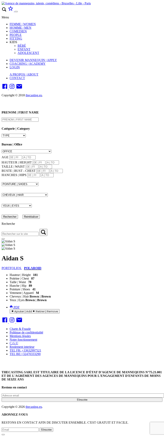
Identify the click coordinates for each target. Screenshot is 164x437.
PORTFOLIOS (12, 268)
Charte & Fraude (20, 328)
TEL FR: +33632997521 (25, 350)
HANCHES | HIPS (14, 175)
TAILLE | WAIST (13, 166)
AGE (5, 157)
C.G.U (14, 343)
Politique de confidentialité (26, 332)
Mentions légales (20, 336)
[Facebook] (5, 88)
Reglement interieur (22, 346)
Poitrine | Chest (19, 278)
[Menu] (16, 11)
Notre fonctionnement (23, 339)
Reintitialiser (31, 216)
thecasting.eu (34, 95)
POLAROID (32, 268)
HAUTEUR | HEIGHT (17, 162)
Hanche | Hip (18, 285)
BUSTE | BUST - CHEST (19, 170)
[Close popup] (3, 434)
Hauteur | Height (20, 275)
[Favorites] (11, 10)
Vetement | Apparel (22, 293)
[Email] (19, 88)
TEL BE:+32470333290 (25, 354)
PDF (16, 307)
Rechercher (9, 216)
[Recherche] (43, 232)
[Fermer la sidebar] (3, 238)
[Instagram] (12, 88)
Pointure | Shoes (20, 289)
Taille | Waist (18, 282)
